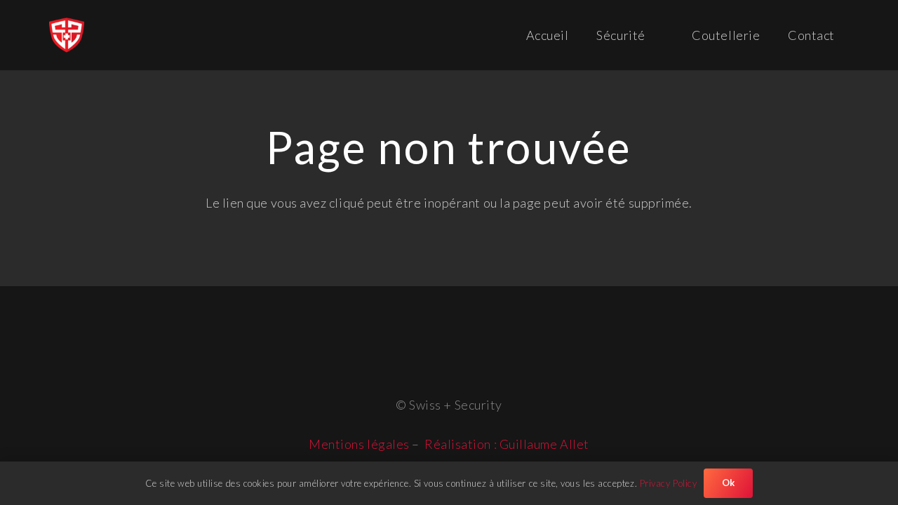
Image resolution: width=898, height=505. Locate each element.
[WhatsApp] (467, 346)
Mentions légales (359, 444)
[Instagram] (432, 347)
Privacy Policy (668, 483)
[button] (658, 35)
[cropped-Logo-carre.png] (66, 35)
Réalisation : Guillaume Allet (506, 444)
